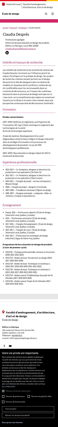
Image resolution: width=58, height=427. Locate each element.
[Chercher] (46, 14)
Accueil (5, 28)
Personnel (13, 28)
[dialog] (29, 388)
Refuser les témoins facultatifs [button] (17, 415)
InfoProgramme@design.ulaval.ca (23, 338)
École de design (10, 13)
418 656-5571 (17, 335)
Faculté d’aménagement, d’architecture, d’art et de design (38, 6)
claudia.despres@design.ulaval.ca (20, 48)
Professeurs (23, 28)
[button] (12, 422)
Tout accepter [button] (10, 409)
